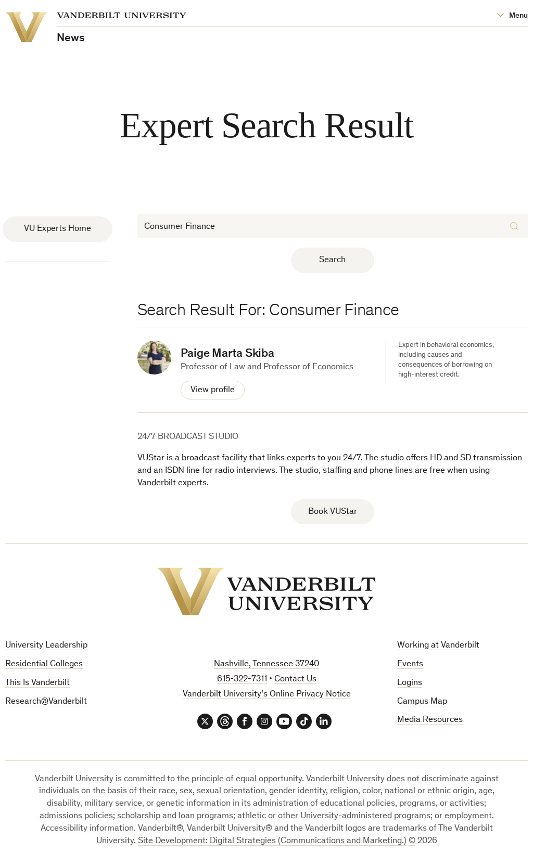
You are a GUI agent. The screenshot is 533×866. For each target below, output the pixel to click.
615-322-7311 (242, 679)
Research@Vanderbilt (46, 701)
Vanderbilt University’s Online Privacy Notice (267, 694)
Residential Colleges (44, 664)
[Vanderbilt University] (266, 591)
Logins (409, 683)
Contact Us (295, 679)
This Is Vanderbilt (37, 683)
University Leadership (46, 645)
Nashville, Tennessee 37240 (266, 664)
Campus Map (422, 701)
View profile (213, 390)
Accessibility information (87, 828)
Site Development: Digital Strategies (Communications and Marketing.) (272, 841)
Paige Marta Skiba (227, 354)
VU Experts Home (57, 229)
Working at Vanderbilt (438, 645)
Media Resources (430, 720)
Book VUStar (332, 512)
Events (410, 664)
